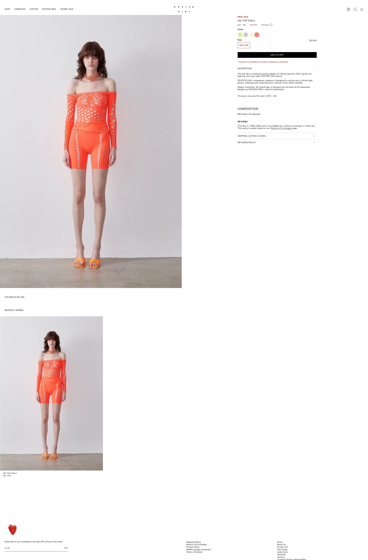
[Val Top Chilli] (51, 393)
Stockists (281, 554)
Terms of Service (194, 552)
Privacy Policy (193, 547)
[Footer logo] (13, 530)
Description (245, 68)
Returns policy (247, 142)
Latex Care (282, 552)
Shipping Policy (193, 542)
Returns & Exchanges (196, 544)
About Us (281, 544)
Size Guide (282, 549)
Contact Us (282, 547)
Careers (281, 557)
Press (280, 542)
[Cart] (361, 9)
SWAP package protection (198, 549)
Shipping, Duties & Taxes (252, 136)
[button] (7, 9)
